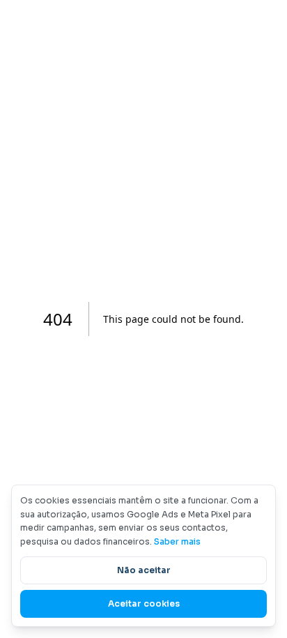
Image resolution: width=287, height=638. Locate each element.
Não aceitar (144, 570)
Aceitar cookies (144, 603)
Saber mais (177, 541)
